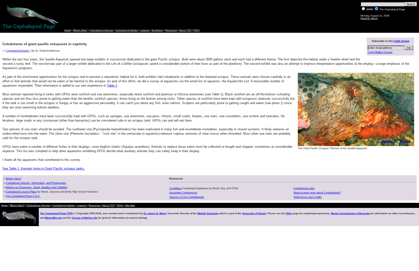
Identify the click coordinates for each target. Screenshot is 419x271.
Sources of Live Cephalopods (186, 197)
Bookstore (157, 30)
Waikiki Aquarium (207, 213)
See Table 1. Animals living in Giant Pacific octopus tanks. (43, 168)
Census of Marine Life (84, 217)
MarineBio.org (53, 217)
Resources (171, 30)
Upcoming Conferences (183, 192)
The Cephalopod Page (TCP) (56, 213)
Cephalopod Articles (126, 30)
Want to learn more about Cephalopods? (317, 192)
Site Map (130, 205)
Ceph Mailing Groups (380, 52)
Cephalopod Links (304, 188)
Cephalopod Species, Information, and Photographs (36, 182)
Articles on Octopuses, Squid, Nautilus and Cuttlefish (36, 187)
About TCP (185, 30)
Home (67, 30)
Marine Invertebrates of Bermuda (350, 213)
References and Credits (308, 197)
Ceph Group (401, 41)
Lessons (144, 30)
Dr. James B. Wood (155, 213)
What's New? (80, 30)
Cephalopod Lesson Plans (21, 191)
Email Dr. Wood (369, 18)
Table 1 (112, 85)
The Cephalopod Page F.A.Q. (23, 196)
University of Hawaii (254, 213)
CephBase (175, 188)
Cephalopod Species (101, 30)
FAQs (196, 30)
